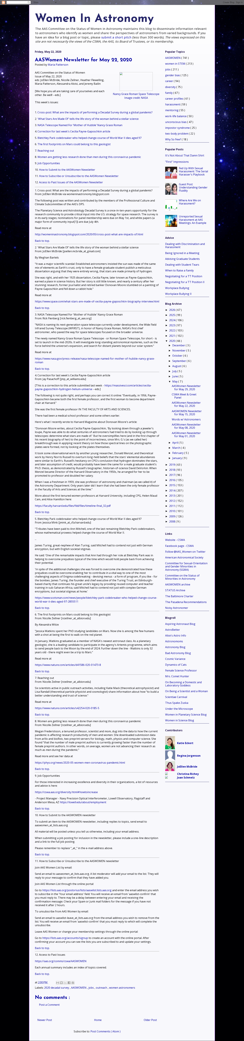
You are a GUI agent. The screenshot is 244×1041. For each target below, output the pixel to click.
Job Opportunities (49, 163)
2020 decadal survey (57, 987)
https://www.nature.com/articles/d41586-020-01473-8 (68, 665)
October (177, 355)
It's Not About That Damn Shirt (184, 155)
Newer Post (44, 1020)
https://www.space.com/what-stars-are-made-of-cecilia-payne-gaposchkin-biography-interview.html (97, 301)
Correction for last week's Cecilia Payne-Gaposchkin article (74, 131)
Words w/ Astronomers (186, 419)
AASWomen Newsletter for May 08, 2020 (186, 426)
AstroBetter (172, 630)
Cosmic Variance (175, 659)
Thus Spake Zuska (176, 703)
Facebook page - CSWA (179, 546)
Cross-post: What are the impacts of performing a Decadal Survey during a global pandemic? (95, 112)
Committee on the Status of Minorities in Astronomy (182, 577)
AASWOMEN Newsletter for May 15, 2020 (187, 412)
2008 (172, 521)
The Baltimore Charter (179, 596)
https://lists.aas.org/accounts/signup (65, 938)
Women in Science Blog (179, 720)
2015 (172, 485)
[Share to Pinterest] (73, 982)
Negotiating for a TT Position (183, 276)
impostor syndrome (177, 128)
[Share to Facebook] (69, 982)
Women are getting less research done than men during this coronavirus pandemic (89, 157)
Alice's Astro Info (175, 635)
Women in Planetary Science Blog (186, 714)
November (179, 350)
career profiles (174, 98)
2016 (172, 480)
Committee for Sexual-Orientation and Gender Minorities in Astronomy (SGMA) (186, 566)
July (174, 371)
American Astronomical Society (184, 557)
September (179, 361)
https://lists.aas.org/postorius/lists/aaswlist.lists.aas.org (77, 890)
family (169, 93)
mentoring (172, 110)
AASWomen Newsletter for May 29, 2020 (186, 387)
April (175, 442)
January (177, 458)
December (179, 345)
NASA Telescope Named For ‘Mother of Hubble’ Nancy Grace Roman (80, 125)
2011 (172, 506)
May (175, 381)
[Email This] (57, 982)
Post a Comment (49, 1005)
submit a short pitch (116, 37)
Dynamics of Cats (176, 664)
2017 (172, 475)
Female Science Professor (181, 670)
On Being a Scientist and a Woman (186, 691)
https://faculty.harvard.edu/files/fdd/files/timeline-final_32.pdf (73, 506)
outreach (102, 987)
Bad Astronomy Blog (178, 653)
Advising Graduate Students (182, 259)
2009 (172, 516)
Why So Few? (173, 139)
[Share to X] (65, 982)
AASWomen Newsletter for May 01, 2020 (186, 434)
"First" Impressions (177, 162)
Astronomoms (174, 641)
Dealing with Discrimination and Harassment (185, 245)
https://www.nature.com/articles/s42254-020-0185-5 (67, 708)
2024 (172, 320)
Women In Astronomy (94, 19)
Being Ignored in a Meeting (182, 253)
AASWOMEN (79, 987)
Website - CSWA (175, 540)
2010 (172, 511)
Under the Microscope (179, 709)
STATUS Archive (175, 590)
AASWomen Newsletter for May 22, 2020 (186, 404)
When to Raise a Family (179, 270)
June (175, 376)
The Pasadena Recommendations (186, 602)
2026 (172, 310)
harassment (173, 104)
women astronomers (122, 987)
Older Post (150, 1020)
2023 (172, 325)
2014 (172, 490)
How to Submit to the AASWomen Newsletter (67, 170)
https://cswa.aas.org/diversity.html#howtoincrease (66, 792)
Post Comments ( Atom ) (105, 1031)
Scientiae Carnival (176, 697)
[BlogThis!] (61, 982)
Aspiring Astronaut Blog (180, 624)
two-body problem (177, 133)
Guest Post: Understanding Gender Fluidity (193, 187)
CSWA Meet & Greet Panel (184, 396)
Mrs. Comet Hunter (177, 676)
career (169, 81)
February (178, 453)
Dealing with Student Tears (182, 264)
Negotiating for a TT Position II (184, 282)
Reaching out (46, 150)
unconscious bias (176, 122)
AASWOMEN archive (177, 584)
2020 (172, 341)
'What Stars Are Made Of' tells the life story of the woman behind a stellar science (88, 119)
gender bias (173, 75)
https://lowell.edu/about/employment (83, 802)
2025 (172, 315)
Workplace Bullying (177, 288)
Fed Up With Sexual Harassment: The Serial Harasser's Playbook (193, 171)
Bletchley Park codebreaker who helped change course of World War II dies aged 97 (89, 138)
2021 (172, 336)
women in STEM (175, 63)
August (177, 366)
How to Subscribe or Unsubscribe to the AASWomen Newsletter (79, 176)
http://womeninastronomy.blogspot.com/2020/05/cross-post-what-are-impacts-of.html (89, 234)
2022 (172, 330)
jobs (91, 987)
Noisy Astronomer (176, 608)
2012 (172, 501)
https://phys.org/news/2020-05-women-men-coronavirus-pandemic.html (80, 762)
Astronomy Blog (175, 647)
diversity (170, 87)
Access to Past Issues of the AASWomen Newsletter (71, 182)
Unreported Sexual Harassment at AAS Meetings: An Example (192, 220)
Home (98, 1020)
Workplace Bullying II (178, 294)
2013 (172, 495)
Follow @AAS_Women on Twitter (185, 551)
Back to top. (42, 241)
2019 (172, 464)
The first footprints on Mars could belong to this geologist (74, 144)
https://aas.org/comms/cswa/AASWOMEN (60, 961)
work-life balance (176, 116)
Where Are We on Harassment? (190, 202)
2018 (172, 470)
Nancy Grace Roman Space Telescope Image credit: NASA (136, 95)
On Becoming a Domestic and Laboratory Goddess (183, 683)
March (176, 448)
